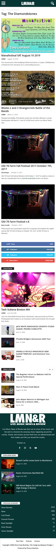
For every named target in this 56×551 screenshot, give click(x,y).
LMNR (3, 59)
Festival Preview (7, 519)
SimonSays (5, 172)
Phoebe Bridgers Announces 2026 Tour (33, 339)
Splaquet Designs (46, 545)
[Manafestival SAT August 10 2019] (28, 35)
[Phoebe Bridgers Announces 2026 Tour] (7, 342)
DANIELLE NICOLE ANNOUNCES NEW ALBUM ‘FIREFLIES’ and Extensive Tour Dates (33, 354)
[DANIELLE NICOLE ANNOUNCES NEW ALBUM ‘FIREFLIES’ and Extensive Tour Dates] (7, 355)
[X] (31, 448)
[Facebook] (20, 448)
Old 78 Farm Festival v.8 (15, 221)
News (3, 511)
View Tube (19, 541)
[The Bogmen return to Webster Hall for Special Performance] (7, 378)
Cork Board (5, 515)
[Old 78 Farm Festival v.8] (28, 201)
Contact (37, 541)
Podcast (29, 541)
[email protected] (29, 178)
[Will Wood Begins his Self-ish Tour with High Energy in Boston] (7, 489)
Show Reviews (6, 508)
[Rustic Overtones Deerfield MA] (7, 476)
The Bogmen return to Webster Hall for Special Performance (33, 375)
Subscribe (49, 260)
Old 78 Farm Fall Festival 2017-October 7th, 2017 (26, 167)
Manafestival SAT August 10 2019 (20, 55)
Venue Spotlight (7, 531)
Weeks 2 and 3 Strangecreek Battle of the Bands (25, 109)
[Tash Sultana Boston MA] (28, 289)
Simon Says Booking (21, 545)
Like (51, 244)
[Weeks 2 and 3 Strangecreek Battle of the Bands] (28, 88)
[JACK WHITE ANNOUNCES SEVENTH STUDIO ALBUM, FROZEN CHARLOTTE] (7, 330)
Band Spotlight (6, 523)
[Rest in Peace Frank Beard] (7, 390)
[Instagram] (25, 448)
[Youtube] (36, 448)
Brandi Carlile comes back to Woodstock (34, 460)
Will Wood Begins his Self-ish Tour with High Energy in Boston (33, 486)
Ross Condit (5, 225)
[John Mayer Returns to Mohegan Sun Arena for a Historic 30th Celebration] (7, 403)
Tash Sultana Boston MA (15, 309)
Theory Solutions (32, 548)
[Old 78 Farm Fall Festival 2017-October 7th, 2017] (28, 146)
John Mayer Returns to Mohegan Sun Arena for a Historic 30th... (32, 400)
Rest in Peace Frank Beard (27, 387)
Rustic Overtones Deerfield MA (29, 473)
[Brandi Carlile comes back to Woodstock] (7, 464)
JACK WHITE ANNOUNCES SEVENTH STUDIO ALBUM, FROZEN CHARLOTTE (35, 327)
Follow (50, 249)
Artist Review (6, 527)
